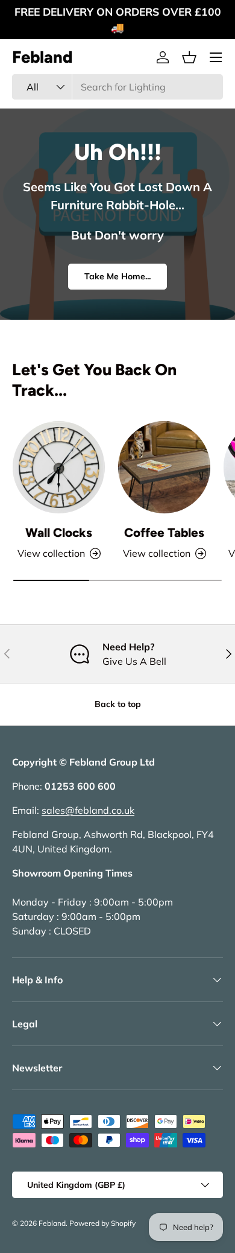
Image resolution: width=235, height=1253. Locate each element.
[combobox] (117, 87)
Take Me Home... (117, 276)
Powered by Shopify (102, 1223)
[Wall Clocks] (59, 467)
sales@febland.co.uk (88, 810)
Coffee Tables (164, 532)
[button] (189, 57)
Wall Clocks (58, 532)
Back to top (118, 704)
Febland (52, 1223)
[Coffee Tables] (164, 467)
